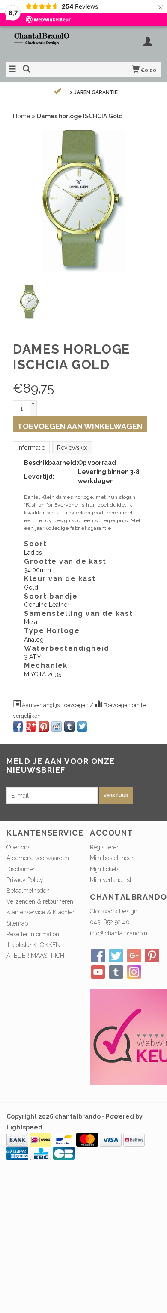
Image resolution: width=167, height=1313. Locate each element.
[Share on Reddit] (56, 726)
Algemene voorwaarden (37, 858)
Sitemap (17, 923)
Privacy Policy (24, 879)
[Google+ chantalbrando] (134, 955)
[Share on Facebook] (18, 726)
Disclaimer (20, 869)
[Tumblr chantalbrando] (116, 972)
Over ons (18, 847)
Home (21, 116)
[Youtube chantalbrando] (98, 972)
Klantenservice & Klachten (41, 912)
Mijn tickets (104, 869)
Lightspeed (24, 1127)
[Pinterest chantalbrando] (152, 955)
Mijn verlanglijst (110, 879)
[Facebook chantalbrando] (98, 955)
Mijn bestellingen (112, 858)
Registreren (105, 847)
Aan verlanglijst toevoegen (55, 705)
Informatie (31, 447)
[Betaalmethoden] (17, 1139)
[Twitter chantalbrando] (116, 955)
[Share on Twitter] (82, 726)
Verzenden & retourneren (39, 901)
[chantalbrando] (45, 43)
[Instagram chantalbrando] (134, 972)
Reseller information (32, 934)
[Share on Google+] (31, 726)
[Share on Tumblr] (69, 726)
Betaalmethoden (28, 890)
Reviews (72, 447)
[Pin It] (44, 726)
